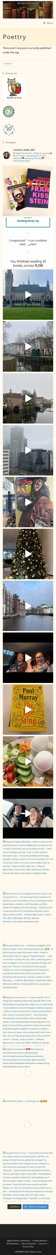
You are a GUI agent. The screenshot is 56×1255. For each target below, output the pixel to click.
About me (43, 1243)
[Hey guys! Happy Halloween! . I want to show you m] (28, 865)
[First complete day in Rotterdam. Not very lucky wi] (28, 502)
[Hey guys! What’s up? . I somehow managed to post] (28, 969)
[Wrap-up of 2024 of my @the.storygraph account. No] (28, 243)
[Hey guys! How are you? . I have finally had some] (28, 1176)
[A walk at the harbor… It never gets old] (28, 1124)
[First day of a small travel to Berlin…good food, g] (28, 813)
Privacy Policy (28, 1246)
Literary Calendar (28, 1243)
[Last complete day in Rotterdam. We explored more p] (28, 398)
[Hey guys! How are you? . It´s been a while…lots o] (28, 1021)
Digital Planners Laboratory (18, 1240)
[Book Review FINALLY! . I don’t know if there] (28, 191)
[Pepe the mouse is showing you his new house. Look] (28, 917)
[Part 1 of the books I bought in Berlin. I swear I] (28, 709)
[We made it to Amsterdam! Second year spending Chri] (28, 658)
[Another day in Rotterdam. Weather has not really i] (28, 450)
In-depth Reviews (40, 1240)
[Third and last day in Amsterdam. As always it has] (28, 554)
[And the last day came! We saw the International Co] (28, 294)
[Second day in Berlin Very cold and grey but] (28, 761)
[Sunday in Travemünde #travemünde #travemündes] (28, 1073)
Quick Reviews (12, 1243)
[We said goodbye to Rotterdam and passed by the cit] (28, 346)
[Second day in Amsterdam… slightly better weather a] (28, 606)
